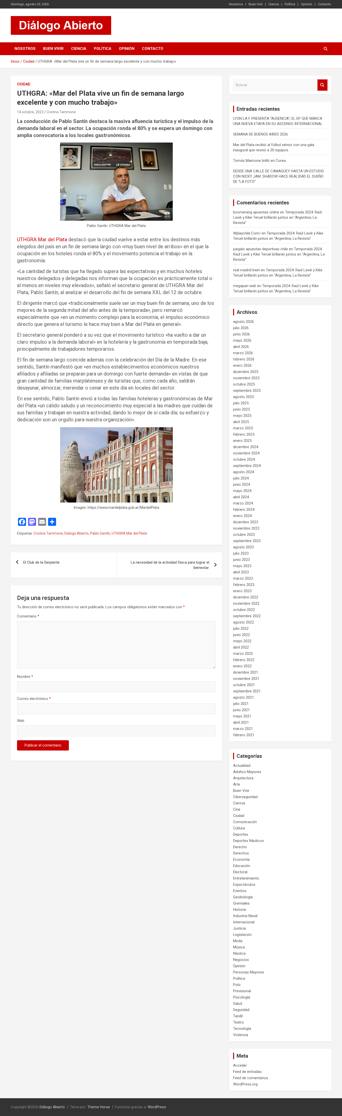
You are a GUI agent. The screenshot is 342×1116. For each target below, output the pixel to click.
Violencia (240, 1035)
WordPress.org (245, 1084)
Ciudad (23, 84)
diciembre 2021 (245, 672)
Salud (237, 1003)
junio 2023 (241, 559)
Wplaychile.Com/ (247, 233)
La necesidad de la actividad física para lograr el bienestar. (170, 565)
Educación (241, 865)
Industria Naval (245, 916)
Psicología (241, 997)
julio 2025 (241, 403)
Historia (239, 909)
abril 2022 (241, 647)
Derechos (241, 853)
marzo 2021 (243, 728)
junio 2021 (241, 710)
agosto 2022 (243, 622)
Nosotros (236, 4)
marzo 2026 (243, 353)
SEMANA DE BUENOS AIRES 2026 (260, 134)
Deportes (240, 834)
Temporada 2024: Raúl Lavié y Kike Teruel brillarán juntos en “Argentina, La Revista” (277, 217)
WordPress (157, 1107)
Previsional (242, 991)
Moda (237, 941)
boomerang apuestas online (256, 212)
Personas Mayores (248, 972)
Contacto (324, 4)
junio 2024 (241, 484)
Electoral (240, 872)
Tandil (238, 1016)
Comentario (28, 616)
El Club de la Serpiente (41, 562)
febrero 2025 (243, 434)
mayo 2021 (242, 716)
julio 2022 (241, 628)
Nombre (25, 676)
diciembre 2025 (245, 371)
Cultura (239, 828)
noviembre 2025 (246, 378)
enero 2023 (242, 591)
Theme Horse (98, 1107)
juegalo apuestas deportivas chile (260, 249)
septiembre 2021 (247, 691)
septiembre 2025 (247, 390)
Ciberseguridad (245, 797)
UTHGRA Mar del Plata (42, 239)
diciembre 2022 (245, 597)
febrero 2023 (243, 584)
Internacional (243, 922)
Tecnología (242, 1028)
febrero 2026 (243, 359)
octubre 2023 (244, 534)
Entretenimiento (246, 878)
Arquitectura (243, 778)
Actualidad (241, 765)
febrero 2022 (243, 660)
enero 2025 (242, 440)
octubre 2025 (244, 384)
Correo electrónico (34, 698)
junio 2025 (241, 409)
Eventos (239, 891)
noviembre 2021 (246, 678)
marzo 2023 (243, 578)
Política (290, 4)
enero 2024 (242, 516)
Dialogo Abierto (76, 533)
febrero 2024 (243, 509)
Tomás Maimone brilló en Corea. (259, 160)
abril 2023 (241, 572)
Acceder (240, 1065)
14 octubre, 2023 (30, 112)
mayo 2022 (242, 641)
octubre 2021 (244, 685)
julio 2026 (241, 328)
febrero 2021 (243, 735)
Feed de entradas (247, 1071)
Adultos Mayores (247, 772)
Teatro (238, 1022)
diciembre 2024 (245, 447)
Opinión (306, 4)
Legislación (242, 934)
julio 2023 (241, 553)
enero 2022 (242, 666)
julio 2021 (241, 703)
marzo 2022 (243, 653)
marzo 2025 (243, 428)
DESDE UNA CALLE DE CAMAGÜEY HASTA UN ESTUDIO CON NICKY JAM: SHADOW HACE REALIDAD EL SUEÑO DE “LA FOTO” (278, 176)
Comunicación (245, 822)
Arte (236, 784)
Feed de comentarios (250, 1078)
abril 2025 (241, 422)
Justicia (239, 928)
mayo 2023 (242, 566)
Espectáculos (244, 884)
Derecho (240, 847)
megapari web (244, 286)
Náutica (239, 953)
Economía (241, 859)
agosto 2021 (243, 697)
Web (20, 720)
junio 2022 (241, 635)
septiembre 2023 (247, 541)
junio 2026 (241, 334)
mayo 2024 (242, 490)
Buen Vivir (256, 4)
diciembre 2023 (245, 522)
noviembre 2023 (246, 528)
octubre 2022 (244, 609)
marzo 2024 (243, 503)
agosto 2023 (243, 547)
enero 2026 (242, 365)
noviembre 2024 (246, 453)
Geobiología (243, 897)
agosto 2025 (243, 397)
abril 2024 (241, 497)
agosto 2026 (243, 321)
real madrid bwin (246, 270)
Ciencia (273, 4)
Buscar (322, 85)
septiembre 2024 (247, 465)
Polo (237, 984)
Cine (236, 809)
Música (239, 947)
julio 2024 (241, 478)
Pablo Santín (100, 533)
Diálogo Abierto (52, 1107)
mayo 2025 (242, 415)
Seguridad (241, 1010)
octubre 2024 (244, 459)
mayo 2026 (242, 340)
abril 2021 (241, 722)
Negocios (241, 959)
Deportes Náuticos (248, 840)
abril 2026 (241, 346)
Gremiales (241, 903)
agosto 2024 (243, 472)
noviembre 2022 (246, 603)
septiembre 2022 (247, 616)
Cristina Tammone (61, 112)
